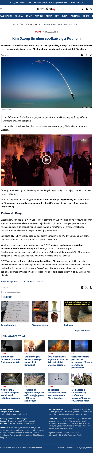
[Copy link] (91, 55)
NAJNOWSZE (6, 16)
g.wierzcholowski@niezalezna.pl (13, 414)
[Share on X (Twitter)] (86, 55)
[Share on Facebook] (82, 55)
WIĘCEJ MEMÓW (82, 331)
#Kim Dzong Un (36, 281)
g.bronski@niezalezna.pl (25, 421)
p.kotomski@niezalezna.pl (23, 423)
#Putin (26, 281)
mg (7, 55)
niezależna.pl (19, 24)
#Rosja (10, 281)
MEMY (49, 16)
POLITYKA (75, 16)
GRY (57, 16)
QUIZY (65, 16)
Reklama (70, 448)
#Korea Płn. (18, 281)
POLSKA (19, 16)
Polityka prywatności (85, 448)
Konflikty (37, 24)
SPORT (86, 16)
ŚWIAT (29, 16)
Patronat (60, 448)
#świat (3, 281)
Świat (29, 24)
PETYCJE (39, 16)
